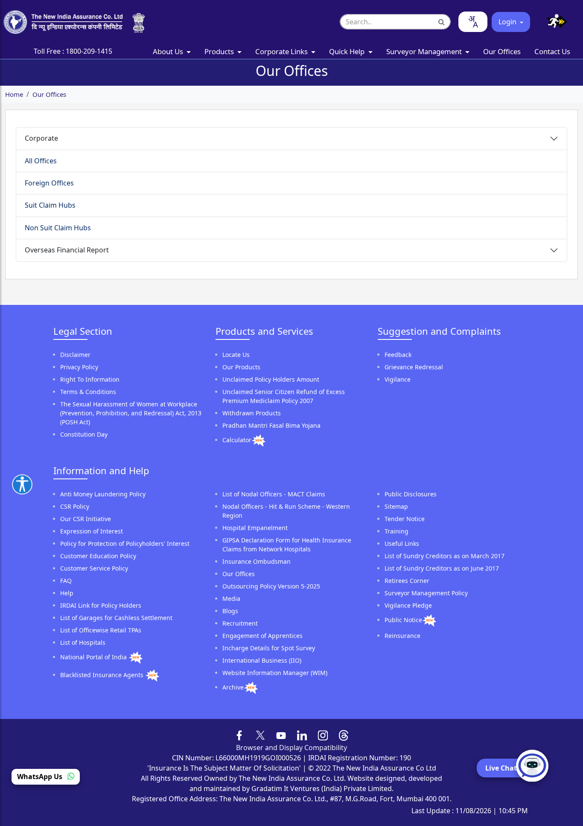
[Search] (441, 21)
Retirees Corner (407, 581)
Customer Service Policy (94, 568)
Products (220, 51)
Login (508, 21)
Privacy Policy (79, 367)
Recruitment (240, 623)
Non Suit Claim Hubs (58, 227)
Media (231, 598)
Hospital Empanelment (255, 528)
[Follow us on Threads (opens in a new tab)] (343, 734)
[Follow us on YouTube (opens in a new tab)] (281, 734)
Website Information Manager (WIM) (274, 673)
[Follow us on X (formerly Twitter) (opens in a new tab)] (260, 734)
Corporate (41, 138)
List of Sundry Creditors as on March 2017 (444, 556)
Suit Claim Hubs (50, 205)
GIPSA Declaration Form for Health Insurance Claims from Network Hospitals (286, 544)
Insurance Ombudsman (256, 561)
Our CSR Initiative (85, 519)
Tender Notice (405, 519)
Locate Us (236, 355)
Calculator (236, 440)
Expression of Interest (91, 531)
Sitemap (396, 506)
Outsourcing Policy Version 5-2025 (271, 586)
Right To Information (90, 379)
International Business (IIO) (261, 660)
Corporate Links (282, 51)
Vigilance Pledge (408, 605)
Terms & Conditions (88, 392)
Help (66, 593)
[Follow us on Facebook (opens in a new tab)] (239, 734)
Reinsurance (402, 636)
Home (14, 94)
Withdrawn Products (251, 413)
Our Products (241, 367)
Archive (233, 687)
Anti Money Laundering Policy (103, 494)
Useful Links (402, 543)
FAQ (66, 581)
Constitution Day (84, 434)
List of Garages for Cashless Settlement (116, 618)
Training (396, 531)
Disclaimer (75, 355)
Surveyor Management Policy (426, 593)
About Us (169, 51)
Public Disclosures (411, 494)
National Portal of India (94, 657)
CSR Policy (74, 506)
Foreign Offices (49, 183)
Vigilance (398, 379)
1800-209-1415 (89, 51)
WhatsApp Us (40, 777)
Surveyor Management (424, 51)
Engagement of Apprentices (262, 636)
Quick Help (347, 51)
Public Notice (403, 620)
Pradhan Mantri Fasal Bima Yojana (271, 425)
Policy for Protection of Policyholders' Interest (124, 543)
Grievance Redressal (414, 367)
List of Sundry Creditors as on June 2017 (442, 568)
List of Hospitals (82, 642)
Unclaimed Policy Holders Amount (270, 379)
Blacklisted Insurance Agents (102, 675)
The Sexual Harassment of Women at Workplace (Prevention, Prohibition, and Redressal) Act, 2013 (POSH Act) (130, 413)
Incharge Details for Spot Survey (268, 648)
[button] (553, 22)
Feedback (398, 355)
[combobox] (473, 21)
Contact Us (552, 51)
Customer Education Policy (98, 556)
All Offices (41, 160)
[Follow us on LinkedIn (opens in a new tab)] (302, 734)
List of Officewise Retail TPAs (100, 630)
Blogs (230, 611)
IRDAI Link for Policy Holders (100, 605)
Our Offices (502, 51)
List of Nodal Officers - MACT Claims (273, 494)
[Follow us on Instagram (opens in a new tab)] (323, 734)
